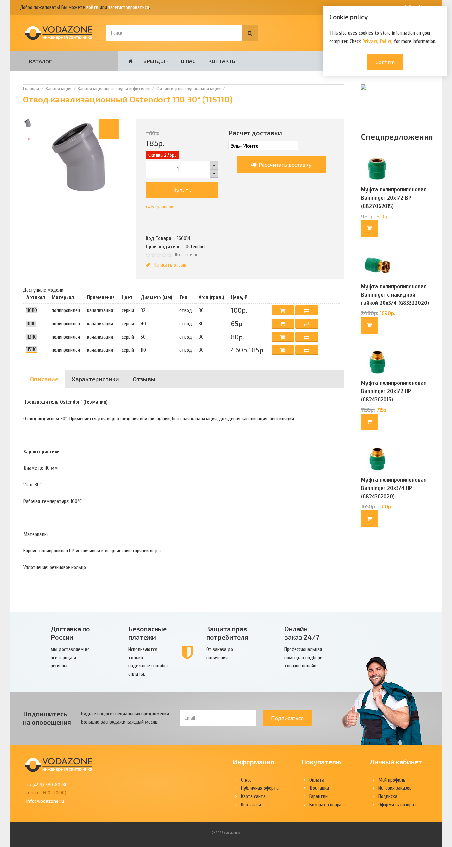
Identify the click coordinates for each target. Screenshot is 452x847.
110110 (31, 310)
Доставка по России (70, 633)
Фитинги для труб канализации (188, 89)
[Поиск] (250, 33)
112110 (31, 337)
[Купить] (369, 228)
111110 (31, 324)
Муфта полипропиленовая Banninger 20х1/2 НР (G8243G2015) (394, 391)
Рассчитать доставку (284, 164)
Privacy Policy (377, 41)
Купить (182, 190)
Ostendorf (195, 247)
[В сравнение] (306, 310)
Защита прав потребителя (227, 633)
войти (92, 7)
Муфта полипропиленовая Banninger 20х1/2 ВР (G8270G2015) (394, 198)
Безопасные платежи (147, 633)
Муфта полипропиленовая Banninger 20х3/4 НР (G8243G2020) (394, 488)
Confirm (385, 62)
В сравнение (163, 207)
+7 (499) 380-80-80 (47, 784)
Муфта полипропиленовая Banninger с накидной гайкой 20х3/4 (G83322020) (395, 294)
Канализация (58, 89)
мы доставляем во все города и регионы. (70, 657)
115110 (31, 349)
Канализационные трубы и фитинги (114, 89)
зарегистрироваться (128, 7)
